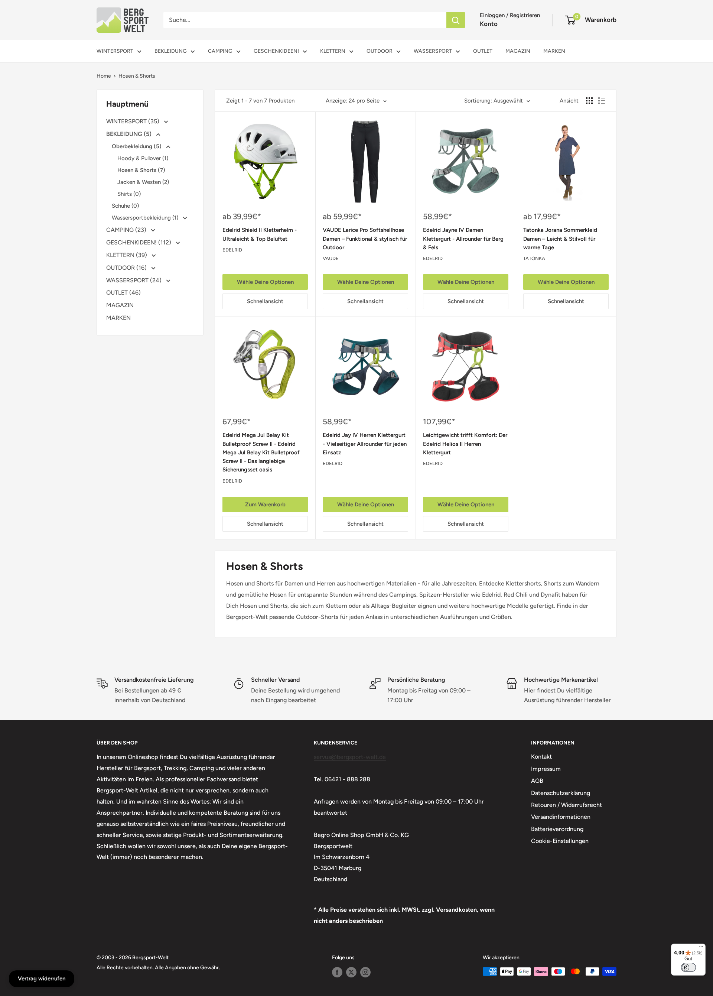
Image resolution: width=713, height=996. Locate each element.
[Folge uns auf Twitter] (351, 972)
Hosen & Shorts (136, 76)
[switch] (688, 967)
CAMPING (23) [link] (127, 229)
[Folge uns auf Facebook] (337, 972)
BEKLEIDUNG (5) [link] (129, 133)
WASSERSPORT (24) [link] (134, 280)
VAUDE (331, 258)
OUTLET (482, 51)
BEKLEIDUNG (170, 51)
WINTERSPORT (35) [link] (133, 121)
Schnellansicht (265, 301)
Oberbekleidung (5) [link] (137, 146)
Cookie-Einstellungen (560, 840)
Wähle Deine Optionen (265, 282)
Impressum (546, 768)
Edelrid (232, 250)
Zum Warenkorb (265, 504)
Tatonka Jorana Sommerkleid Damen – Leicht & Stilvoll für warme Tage (560, 239)
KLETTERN (332, 51)
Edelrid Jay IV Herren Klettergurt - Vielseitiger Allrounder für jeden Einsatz (365, 444)
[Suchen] (455, 20)
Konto (489, 23)
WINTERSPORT (115, 51)
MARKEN (554, 51)
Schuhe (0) (125, 205)
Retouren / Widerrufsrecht (566, 804)
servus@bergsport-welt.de (350, 756)
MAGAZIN (517, 51)
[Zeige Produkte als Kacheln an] (589, 100)
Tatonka (534, 258)
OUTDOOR (380, 51)
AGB (537, 780)
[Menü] (701, 948)
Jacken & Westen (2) (143, 182)
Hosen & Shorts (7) (141, 170)
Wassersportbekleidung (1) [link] (146, 217)
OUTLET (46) (123, 292)
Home (104, 76)
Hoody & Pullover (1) (142, 158)
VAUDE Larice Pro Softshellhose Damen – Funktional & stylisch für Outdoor (365, 239)
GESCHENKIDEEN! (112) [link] (139, 242)
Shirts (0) (129, 194)
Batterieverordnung (557, 829)
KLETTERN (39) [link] (127, 255)
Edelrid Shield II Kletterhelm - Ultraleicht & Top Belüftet (259, 234)
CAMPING (220, 51)
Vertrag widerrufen (41, 978)
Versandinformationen (560, 816)
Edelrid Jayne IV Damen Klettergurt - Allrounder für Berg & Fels (463, 239)
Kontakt (541, 756)
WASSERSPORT (433, 51)
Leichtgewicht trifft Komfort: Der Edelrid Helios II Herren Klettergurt (465, 444)
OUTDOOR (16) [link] (127, 267)
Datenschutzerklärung (560, 793)
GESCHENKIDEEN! (276, 51)
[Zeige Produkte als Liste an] (601, 100)
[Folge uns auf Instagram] (365, 972)
